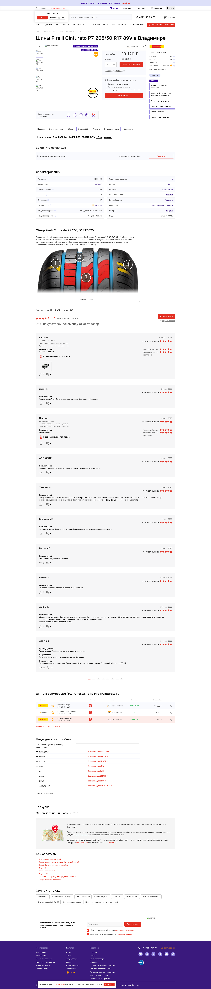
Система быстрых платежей (50, 859)
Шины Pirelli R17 (83, 897)
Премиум (169, 200)
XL (172, 179)
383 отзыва (135, 46)
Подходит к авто (111, 129)
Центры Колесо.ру (97, 959)
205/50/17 (97, 184)
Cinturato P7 (70, 32)
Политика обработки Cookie (101, 969)
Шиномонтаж (137, 25)
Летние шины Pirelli (151, 897)
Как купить (128, 129)
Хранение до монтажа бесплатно (160, 86)
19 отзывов (117, 713)
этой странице (82, 843)
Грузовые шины (72, 965)
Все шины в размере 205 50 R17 (48, 726)
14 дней (169, 210)
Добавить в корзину (131, 65)
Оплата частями (157, 112)
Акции (115, 8)
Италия (169, 195)
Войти (171, 8)
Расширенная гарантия (160, 117)
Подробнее (125, 3)
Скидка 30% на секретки (161, 106)
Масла (66, 25)
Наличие (41, 129)
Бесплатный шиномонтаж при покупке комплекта (161, 94)
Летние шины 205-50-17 (48, 902)
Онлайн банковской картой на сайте (53, 865)
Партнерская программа (100, 979)
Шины (38, 25)
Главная (39, 32)
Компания (94, 948)
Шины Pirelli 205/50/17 (62, 897)
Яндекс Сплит (44, 868)
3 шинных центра (58, 8)
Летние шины (132, 897)
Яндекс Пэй (43, 874)
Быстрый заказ (124, 95)
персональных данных (125, 930)
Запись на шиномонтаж (163, 25)
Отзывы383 (83, 129)
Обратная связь (42, 969)
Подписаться (132, 924)
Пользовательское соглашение (102, 972)
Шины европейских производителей (101, 902)
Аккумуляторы (72, 959)
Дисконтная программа (45, 962)
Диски (48, 25)
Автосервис (109, 25)
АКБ (57, 25)
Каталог (47, 32)
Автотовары (79, 25)
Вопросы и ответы (43, 965)
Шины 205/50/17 (101, 897)
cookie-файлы (59, 984)
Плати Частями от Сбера (49, 871)
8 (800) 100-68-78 (110, 843)
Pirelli (61, 32)
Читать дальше (86, 299)
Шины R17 (117, 897)
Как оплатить (41, 955)
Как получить (41, 952)
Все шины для (99, 751)
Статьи (92, 955)
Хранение (122, 25)
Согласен (109, 984)
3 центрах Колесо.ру (116, 80)
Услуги (96, 25)
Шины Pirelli (42, 897)
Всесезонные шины (72, 902)
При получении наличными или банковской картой (59, 862)
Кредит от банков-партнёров (50, 880)
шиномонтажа (81, 835)
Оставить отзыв (166, 317)
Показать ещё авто (45, 793)
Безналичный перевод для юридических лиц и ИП (58, 877)
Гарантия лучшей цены (160, 101)
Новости (93, 952)
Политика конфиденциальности (102, 965)
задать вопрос (168, 321)
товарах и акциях (124, 934)
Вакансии (94, 962)
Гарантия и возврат (43, 959)
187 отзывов (117, 706)
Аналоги (154, 75)
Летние (98, 205)
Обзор (70, 129)
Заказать (161, 156)
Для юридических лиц (99, 975)
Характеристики (56, 129)
